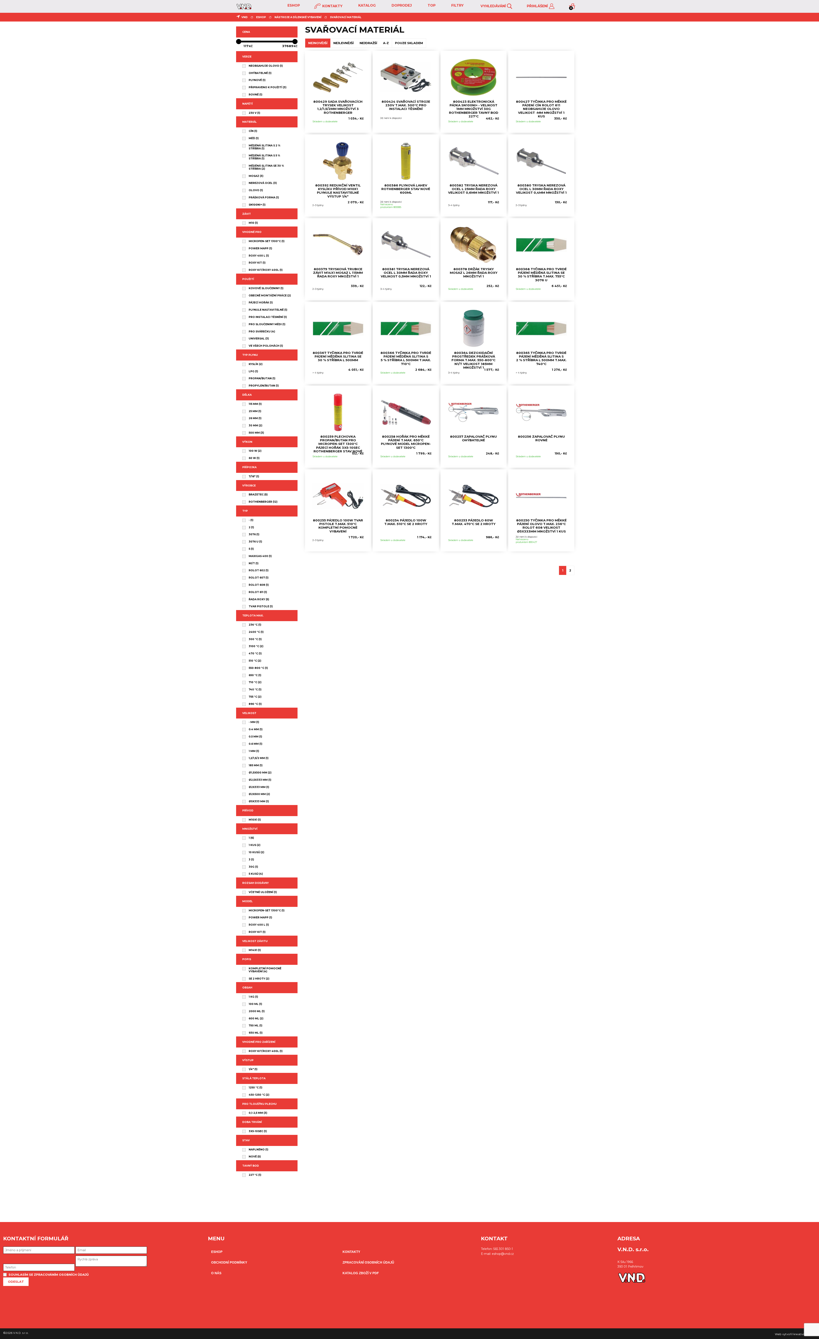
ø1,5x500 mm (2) (260, 772)
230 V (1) (254, 112)
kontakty (332, 6)
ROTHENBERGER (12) (263, 501)
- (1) (251, 520)
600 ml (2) (256, 1018)
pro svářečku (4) (262, 331)
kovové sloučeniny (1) (266, 288)
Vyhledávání (494, 6)
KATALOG (366, 5)
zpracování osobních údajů (368, 1262)
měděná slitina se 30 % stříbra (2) (266, 167)
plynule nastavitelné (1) (268, 309)
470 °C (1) (255, 653)
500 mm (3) (256, 432)
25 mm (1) (255, 411)
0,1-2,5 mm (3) (258, 1112)
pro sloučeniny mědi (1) (267, 324)
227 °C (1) (255, 1174)
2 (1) (251, 527)
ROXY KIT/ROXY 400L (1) (266, 269)
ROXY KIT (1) (257, 262)
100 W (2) (255, 450)
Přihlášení (538, 6)
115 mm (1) (255, 404)
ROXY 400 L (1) (259, 255)
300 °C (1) (255, 639)
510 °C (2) (255, 660)
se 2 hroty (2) (259, 978)
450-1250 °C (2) (259, 1094)
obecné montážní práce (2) (270, 295)
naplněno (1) (258, 1149)
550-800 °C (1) (258, 668)
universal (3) (259, 338)
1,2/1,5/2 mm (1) (259, 758)
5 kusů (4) (256, 873)
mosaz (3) (256, 176)
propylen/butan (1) (264, 385)
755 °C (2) (255, 696)
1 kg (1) (253, 996)
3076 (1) (254, 534)
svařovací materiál (346, 17)
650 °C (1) (255, 675)
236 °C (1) (255, 624)
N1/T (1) (253, 563)
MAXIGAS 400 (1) (260, 556)
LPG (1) (253, 371)
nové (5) (255, 1156)
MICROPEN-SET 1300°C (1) (267, 241)
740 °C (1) (255, 689)
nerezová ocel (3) (263, 183)
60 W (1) (254, 458)
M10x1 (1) (255, 819)
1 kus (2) (254, 845)
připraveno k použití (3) (267, 87)
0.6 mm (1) (255, 743)
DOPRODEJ (401, 5)
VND (244, 17)
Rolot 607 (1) (259, 577)
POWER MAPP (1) (260, 248)
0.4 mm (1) (256, 729)
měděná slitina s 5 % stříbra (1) (264, 157)
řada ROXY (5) (259, 599)
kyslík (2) (256, 364)
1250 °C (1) (255, 1087)
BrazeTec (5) (258, 494)
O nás (216, 1273)
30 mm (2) (255, 425)
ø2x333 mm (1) (259, 787)
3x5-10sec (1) (258, 1131)
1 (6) (251, 837)
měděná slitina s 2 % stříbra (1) (264, 147)
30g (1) (253, 866)
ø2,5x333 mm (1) (260, 779)
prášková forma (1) (264, 197)
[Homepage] (244, 8)
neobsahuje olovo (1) (266, 65)
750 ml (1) (255, 1025)
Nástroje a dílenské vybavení (297, 17)
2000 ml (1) (257, 1011)
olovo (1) (256, 190)
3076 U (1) (255, 541)
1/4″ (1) (253, 1069)
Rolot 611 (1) (258, 592)
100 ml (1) (255, 1004)
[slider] (267, 41)
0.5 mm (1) (255, 736)
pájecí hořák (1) (261, 302)
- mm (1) (254, 722)
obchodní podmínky (229, 1262)
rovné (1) (255, 94)
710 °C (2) (255, 682)
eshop (293, 5)
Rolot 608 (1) (259, 584)
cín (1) (253, 131)
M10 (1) (253, 222)
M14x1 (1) (255, 950)
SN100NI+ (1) (257, 204)
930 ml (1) (256, 1032)
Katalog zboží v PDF (361, 1273)
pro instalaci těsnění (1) (268, 317)
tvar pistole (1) (261, 606)
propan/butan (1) (262, 378)
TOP (431, 5)
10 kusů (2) (256, 852)
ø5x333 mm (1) (259, 801)
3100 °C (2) (256, 646)
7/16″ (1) (254, 476)
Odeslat (16, 1282)
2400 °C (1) (256, 632)
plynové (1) (257, 80)
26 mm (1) (255, 418)
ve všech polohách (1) (266, 345)
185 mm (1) (256, 765)
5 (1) (251, 548)
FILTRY (457, 5)
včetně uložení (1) (263, 892)
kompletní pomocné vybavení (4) (265, 970)
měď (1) (254, 138)
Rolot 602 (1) (259, 570)
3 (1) (251, 859)
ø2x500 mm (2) (259, 794)
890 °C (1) (255, 704)
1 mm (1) (254, 751)
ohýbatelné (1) (260, 73)
